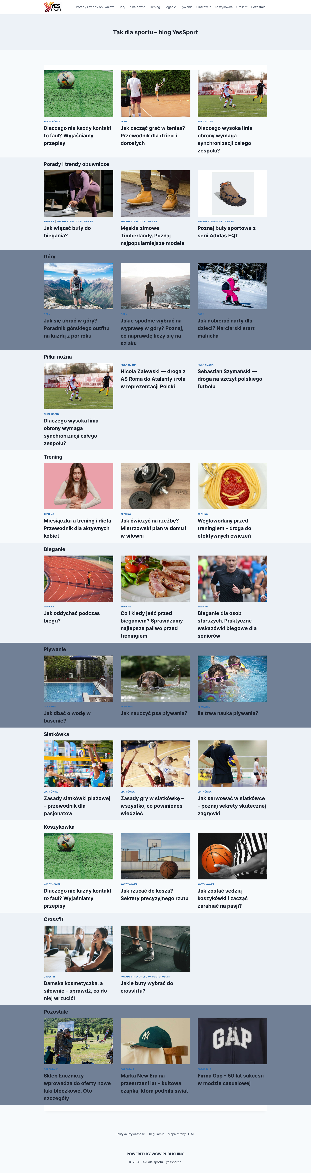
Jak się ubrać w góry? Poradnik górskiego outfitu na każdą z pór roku (76, 328)
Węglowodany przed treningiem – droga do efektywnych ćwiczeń (224, 528)
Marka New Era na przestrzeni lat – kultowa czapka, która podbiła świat (154, 1083)
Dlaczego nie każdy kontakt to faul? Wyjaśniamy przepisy (77, 135)
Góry (121, 7)
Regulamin (156, 1134)
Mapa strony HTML (181, 1134)
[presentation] (78, 93)
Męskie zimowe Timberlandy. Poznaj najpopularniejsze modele (152, 235)
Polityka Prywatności (130, 1134)
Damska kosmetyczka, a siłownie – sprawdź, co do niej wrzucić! (75, 990)
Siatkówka (203, 7)
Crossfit (241, 7)
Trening (154, 7)
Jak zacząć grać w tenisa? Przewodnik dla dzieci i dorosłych (153, 135)
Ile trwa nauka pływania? (228, 713)
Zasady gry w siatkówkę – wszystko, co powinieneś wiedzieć (152, 805)
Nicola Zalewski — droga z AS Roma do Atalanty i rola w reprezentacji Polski (153, 378)
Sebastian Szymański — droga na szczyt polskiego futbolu (230, 378)
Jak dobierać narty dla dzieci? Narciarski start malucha (226, 328)
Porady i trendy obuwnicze (95, 7)
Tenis (124, 121)
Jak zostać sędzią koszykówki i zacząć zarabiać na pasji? (223, 898)
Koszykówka (224, 7)
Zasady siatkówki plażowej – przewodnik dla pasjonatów (77, 805)
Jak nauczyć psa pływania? (154, 713)
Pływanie (186, 7)
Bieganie (170, 7)
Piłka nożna (137, 7)
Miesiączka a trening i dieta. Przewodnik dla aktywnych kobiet (78, 528)
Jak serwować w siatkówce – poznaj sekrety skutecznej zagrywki (232, 805)
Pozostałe (258, 7)
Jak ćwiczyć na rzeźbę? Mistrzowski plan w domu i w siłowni (153, 528)
